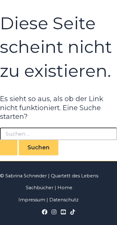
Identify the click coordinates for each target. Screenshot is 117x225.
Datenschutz (64, 200)
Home (64, 187)
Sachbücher (39, 187)
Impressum (31, 200)
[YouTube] (63, 213)
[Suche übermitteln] (8, 147)
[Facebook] (44, 213)
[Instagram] (54, 213)
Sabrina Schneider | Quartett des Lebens (51, 176)
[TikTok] (73, 213)
